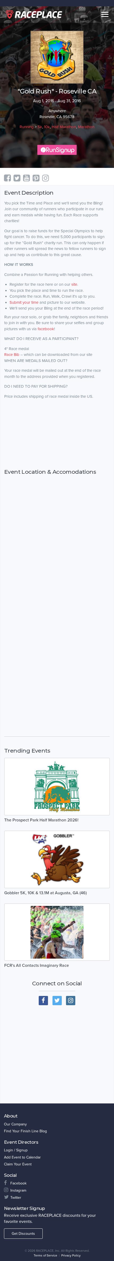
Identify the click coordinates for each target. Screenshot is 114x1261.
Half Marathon (64, 126)
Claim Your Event (18, 1164)
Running (27, 126)
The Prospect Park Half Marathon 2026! (41, 820)
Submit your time (24, 302)
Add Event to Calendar (22, 1157)
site (73, 284)
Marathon (86, 126)
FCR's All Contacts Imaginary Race (36, 965)
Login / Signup (16, 1150)
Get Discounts (23, 1233)
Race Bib (11, 354)
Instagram (18, 1190)
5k (40, 126)
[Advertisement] (57, 434)
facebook (46, 329)
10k (47, 126)
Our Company (15, 1124)
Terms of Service (45, 1255)
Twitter (15, 1197)
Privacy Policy (71, 1255)
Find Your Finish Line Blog (25, 1131)
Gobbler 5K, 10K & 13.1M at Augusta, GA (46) (45, 893)
